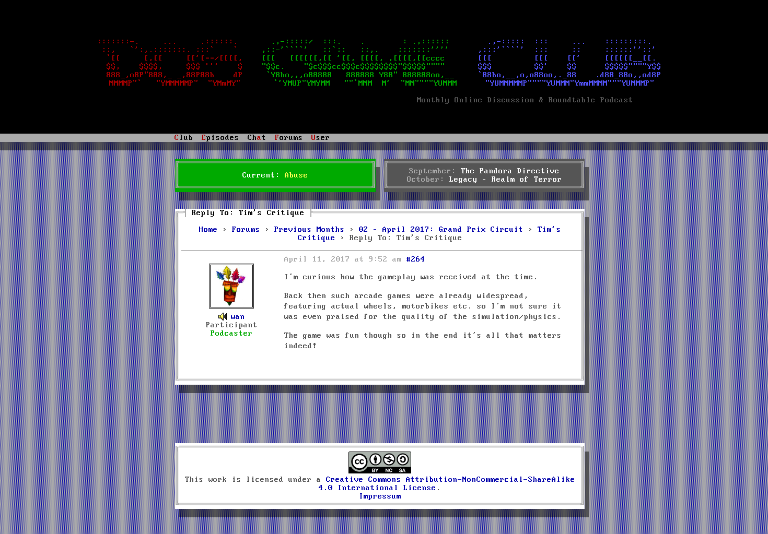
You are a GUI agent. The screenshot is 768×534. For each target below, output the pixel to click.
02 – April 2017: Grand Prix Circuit (441, 230)
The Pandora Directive (510, 171)
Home (208, 230)
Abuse (296, 175)
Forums (246, 230)
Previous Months (309, 230)
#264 (415, 259)
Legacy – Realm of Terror (505, 179)
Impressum (380, 496)
